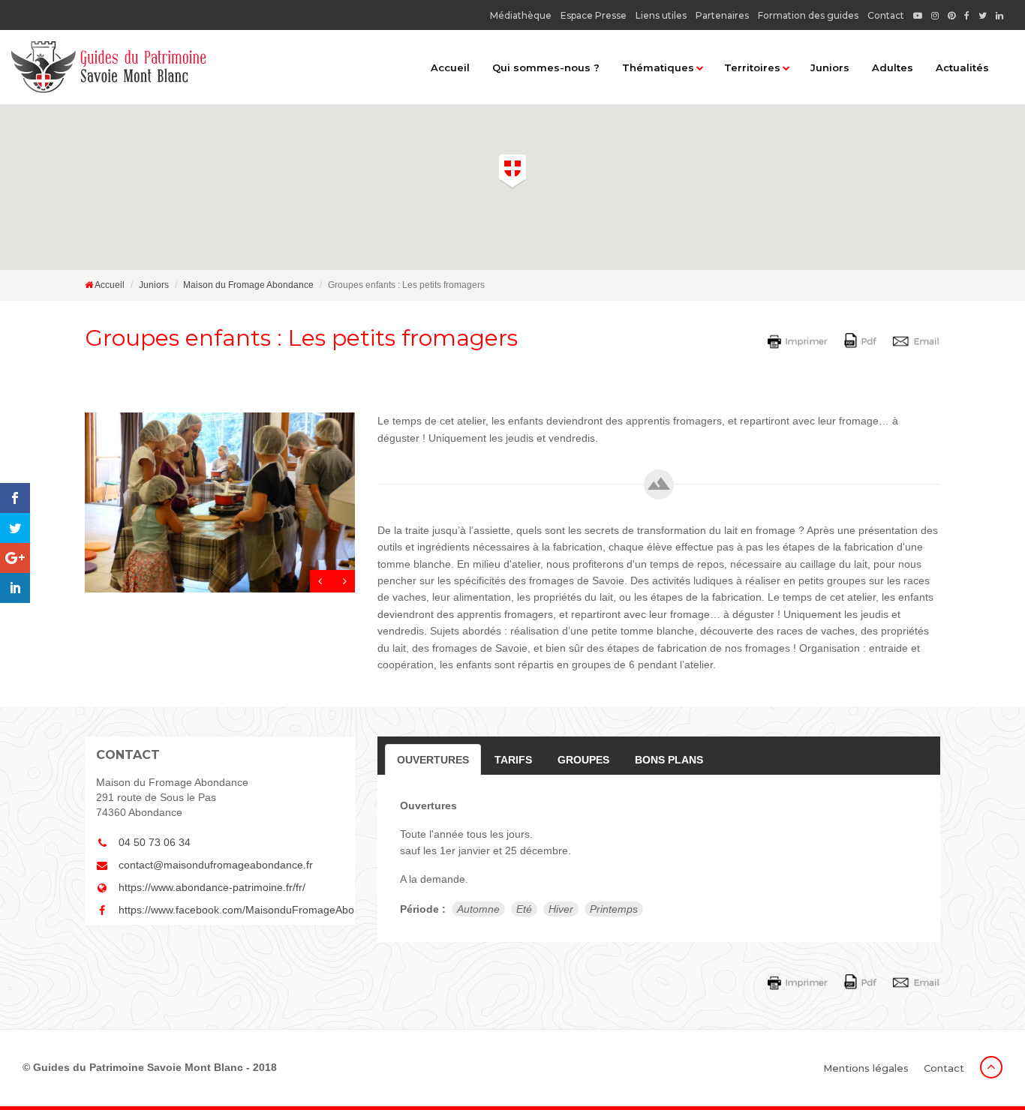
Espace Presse (594, 15)
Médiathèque (521, 15)
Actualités (962, 68)
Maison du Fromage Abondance (248, 285)
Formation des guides (808, 15)
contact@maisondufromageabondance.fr (216, 865)
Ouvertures (433, 760)
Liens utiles (661, 15)
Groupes (583, 760)
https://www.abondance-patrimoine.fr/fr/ (212, 887)
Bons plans (669, 760)
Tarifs (513, 760)
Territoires (752, 68)
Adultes (892, 68)
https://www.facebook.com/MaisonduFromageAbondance (231, 910)
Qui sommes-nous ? (546, 68)
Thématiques (658, 68)
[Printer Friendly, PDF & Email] (856, 340)
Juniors (829, 68)
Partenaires (722, 15)
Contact (885, 15)
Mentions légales (866, 1068)
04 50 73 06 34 (155, 842)
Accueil (450, 68)
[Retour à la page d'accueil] (108, 67)
